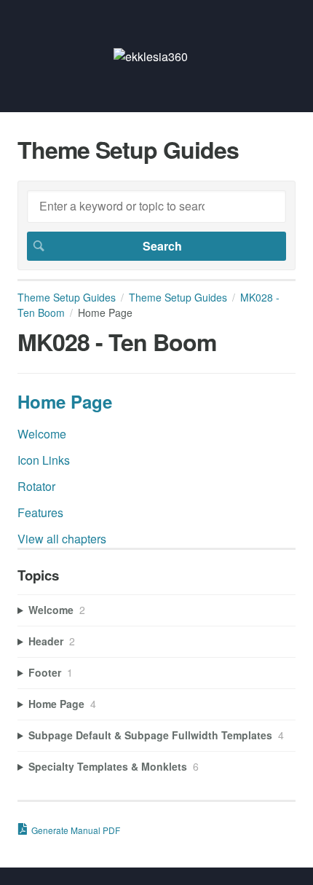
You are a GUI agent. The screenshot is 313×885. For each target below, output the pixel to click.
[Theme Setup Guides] (151, 56)
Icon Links (43, 460)
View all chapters (61, 538)
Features (40, 512)
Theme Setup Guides (66, 297)
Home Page (64, 401)
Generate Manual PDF (75, 830)
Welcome (41, 433)
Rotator (36, 486)
